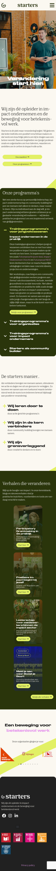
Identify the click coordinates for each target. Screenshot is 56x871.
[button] (3, 49)
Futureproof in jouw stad (31, 257)
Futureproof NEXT (42, 260)
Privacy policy (28, 865)
